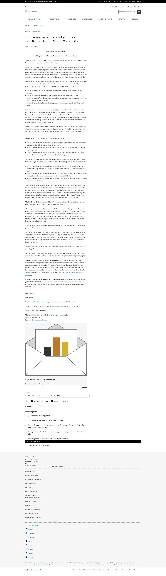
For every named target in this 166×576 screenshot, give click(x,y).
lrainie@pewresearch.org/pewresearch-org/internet (48, 302)
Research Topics (34, 19)
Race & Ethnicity (30, 483)
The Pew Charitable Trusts (123, 564)
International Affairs (31, 475)
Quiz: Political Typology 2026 (39, 415)
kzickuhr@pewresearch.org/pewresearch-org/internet (52, 306)
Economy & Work (30, 502)
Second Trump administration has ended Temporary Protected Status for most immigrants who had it (56, 426)
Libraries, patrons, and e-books (39, 445)
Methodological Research (33, 517)
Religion (28, 487)
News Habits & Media (32, 513)
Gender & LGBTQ (30, 495)
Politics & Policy (30, 471)
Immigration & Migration (33, 479)
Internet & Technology (32, 510)
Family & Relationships (32, 498)
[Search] (139, 12)
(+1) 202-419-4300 (30, 465)
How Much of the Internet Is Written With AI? (46, 420)
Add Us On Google (31, 46)
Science (27, 505)
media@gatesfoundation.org (38, 320)
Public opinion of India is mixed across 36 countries (48, 438)
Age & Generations (31, 491)
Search (107, 11)
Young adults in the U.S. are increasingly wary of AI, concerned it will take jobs (56, 433)
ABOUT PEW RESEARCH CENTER (34, 562)
